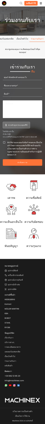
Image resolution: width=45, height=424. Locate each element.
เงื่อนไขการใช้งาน (22, 416)
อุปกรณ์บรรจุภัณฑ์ (15, 280)
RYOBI (7, 327)
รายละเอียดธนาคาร (13, 347)
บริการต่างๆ (9, 342)
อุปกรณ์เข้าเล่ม (14, 284)
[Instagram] (14, 385)
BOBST (8, 318)
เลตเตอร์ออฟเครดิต (12, 351)
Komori (8, 304)
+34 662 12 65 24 (12, 376)
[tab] (22, 39)
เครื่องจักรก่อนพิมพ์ (15, 275)
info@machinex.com (14, 380)
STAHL (7, 322)
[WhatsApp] (6, 385)
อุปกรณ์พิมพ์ (13, 270)
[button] (31, 3)
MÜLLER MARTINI (12, 308)
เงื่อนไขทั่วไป (10, 356)
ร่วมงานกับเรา (10, 361)
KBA (6, 313)
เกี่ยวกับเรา (9, 337)
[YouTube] (10, 385)
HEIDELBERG (10, 299)
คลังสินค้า (9, 365)
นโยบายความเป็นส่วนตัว (22, 411)
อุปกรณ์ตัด (12, 289)
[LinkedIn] (18, 385)
